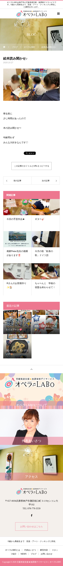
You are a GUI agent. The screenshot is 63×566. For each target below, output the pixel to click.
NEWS (23, 554)
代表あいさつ (30, 550)
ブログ (34, 554)
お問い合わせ (46, 554)
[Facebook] (31, 515)
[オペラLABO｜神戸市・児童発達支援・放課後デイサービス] (31, 491)
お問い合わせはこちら (31, 526)
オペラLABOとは (12, 550)
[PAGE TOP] (31, 369)
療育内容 (44, 550)
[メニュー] (58, 13)
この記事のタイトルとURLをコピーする (31, 166)
